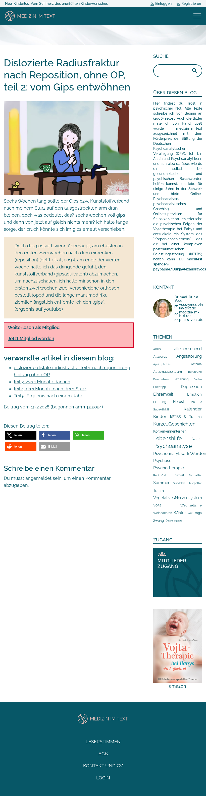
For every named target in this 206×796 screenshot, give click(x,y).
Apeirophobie (161, 364)
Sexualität (195, 475)
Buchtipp (159, 387)
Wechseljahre (191, 505)
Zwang (158, 521)
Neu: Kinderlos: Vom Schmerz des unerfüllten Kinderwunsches (56, 4)
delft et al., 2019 (57, 259)
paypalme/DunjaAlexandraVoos (179, 269)
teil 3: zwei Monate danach (42, 381)
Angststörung (189, 356)
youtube (53, 309)
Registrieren (190, 4)
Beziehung (181, 379)
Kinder (159, 416)
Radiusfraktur (162, 475)
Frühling (159, 402)
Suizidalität (179, 483)
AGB (103, 753)
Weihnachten (162, 513)
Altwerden (161, 356)
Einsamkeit (163, 394)
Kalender (193, 408)
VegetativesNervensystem (177, 497)
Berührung (195, 371)
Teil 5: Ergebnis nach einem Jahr (48, 395)
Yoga (198, 513)
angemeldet (38, 478)
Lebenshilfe (167, 438)
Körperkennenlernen (169, 431)
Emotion (194, 394)
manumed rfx (90, 295)
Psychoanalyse (172, 446)
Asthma (196, 364)
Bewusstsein (161, 379)
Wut (190, 513)
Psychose (162, 460)
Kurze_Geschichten (174, 424)
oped (39, 295)
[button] (20, 435)
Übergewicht (174, 521)
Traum (158, 491)
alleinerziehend (188, 348)
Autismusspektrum (167, 371)
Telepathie (195, 483)
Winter (180, 512)
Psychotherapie (168, 467)
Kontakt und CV (103, 765)
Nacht (197, 439)
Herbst (178, 401)
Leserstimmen (103, 741)
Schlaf (179, 475)
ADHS (157, 349)
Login (103, 777)
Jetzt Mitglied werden (31, 338)
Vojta (157, 505)
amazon (177, 686)
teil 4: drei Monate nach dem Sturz (50, 388)
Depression (191, 386)
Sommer (161, 482)
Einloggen (163, 4)
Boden (197, 379)
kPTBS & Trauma (186, 416)
